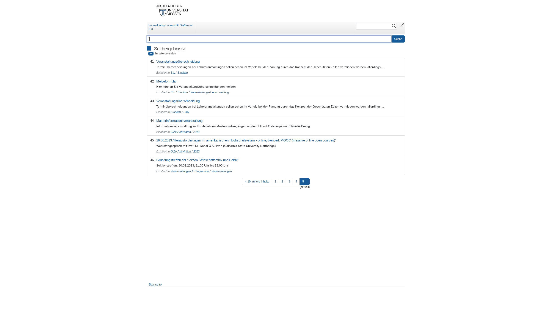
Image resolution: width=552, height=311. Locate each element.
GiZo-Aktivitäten (181, 131)
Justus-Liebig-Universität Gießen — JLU (170, 27)
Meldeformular (166, 81)
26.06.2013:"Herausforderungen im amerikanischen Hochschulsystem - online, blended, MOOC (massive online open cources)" (246, 140)
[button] (402, 24)
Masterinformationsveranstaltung (179, 120)
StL (173, 72)
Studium (182, 72)
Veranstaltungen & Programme (190, 171)
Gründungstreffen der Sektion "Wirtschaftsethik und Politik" (197, 160)
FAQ (186, 112)
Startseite (155, 284)
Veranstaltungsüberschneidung (178, 61)
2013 (196, 131)
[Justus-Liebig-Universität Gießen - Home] (172, 10)
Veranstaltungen (222, 171)
